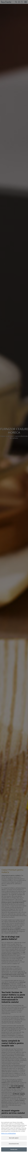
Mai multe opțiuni (14, 1138)
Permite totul (13, 1149)
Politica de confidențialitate (8, 1133)
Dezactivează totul (14, 1143)
